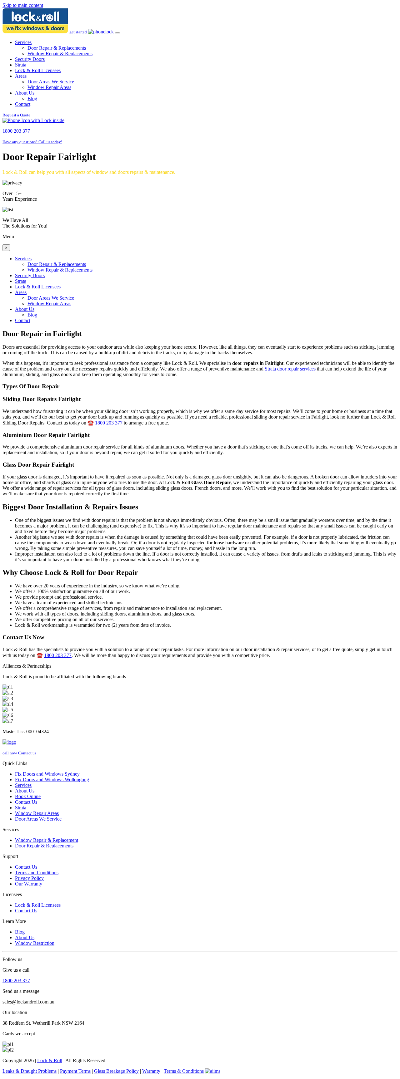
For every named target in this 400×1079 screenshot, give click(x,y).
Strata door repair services (290, 368)
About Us (24, 93)
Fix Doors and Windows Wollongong (52, 779)
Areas (21, 76)
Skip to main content (22, 5)
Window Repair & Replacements (60, 53)
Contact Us (26, 802)
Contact (22, 104)
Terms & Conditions (184, 1071)
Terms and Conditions (36, 872)
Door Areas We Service (51, 81)
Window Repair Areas (49, 87)
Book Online (28, 796)
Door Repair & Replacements (57, 48)
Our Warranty (28, 883)
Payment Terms (75, 1071)
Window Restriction (34, 943)
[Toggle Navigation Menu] (117, 33)
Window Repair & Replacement (46, 840)
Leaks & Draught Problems (29, 1071)
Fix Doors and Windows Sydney (47, 774)
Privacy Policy (29, 878)
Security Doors (30, 59)
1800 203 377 (108, 422)
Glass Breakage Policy (116, 1071)
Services (23, 42)
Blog (32, 98)
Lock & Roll (49, 1060)
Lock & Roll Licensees (38, 70)
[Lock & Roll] (35, 31)
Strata (20, 64)
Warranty (151, 1071)
